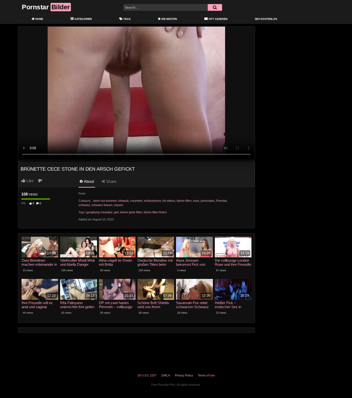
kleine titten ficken (155, 212)
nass (196, 200)
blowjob (124, 200)
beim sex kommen (105, 200)
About (88, 181)
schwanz (84, 205)
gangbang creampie (99, 212)
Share (110, 181)
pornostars (208, 200)
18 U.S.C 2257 (147, 375)
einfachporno (152, 200)
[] (215, 7)
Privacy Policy (184, 375)
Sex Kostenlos (266, 18)
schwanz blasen (102, 205)
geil (116, 212)
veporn (118, 205)
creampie (136, 200)
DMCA (165, 375)
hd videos (169, 200)
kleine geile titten (131, 212)
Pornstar (221, 200)
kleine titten (184, 200)
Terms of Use (206, 375)
